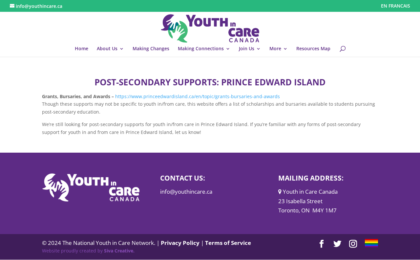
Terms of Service (228, 243)
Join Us (246, 49)
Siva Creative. (119, 251)
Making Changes (151, 49)
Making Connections (201, 49)
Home (81, 49)
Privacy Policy (180, 243)
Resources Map (313, 49)
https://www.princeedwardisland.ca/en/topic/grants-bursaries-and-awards (197, 96)
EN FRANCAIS (395, 6)
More (275, 49)
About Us (107, 49)
